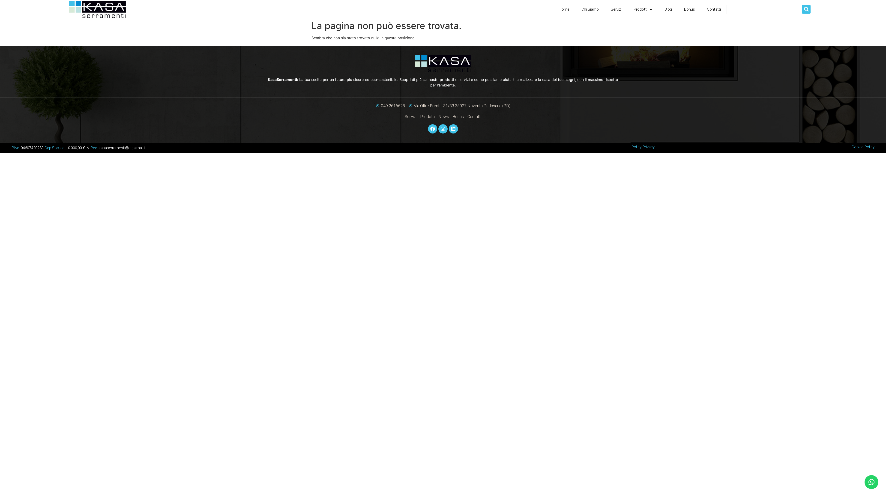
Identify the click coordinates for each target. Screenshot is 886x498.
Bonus (689, 9)
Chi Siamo (590, 9)
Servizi (616, 9)
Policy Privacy (643, 147)
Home (564, 9)
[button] (806, 9)
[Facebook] (432, 128)
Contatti (714, 9)
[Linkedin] (453, 128)
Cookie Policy (863, 147)
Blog (668, 9)
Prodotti (640, 9)
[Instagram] (443, 128)
